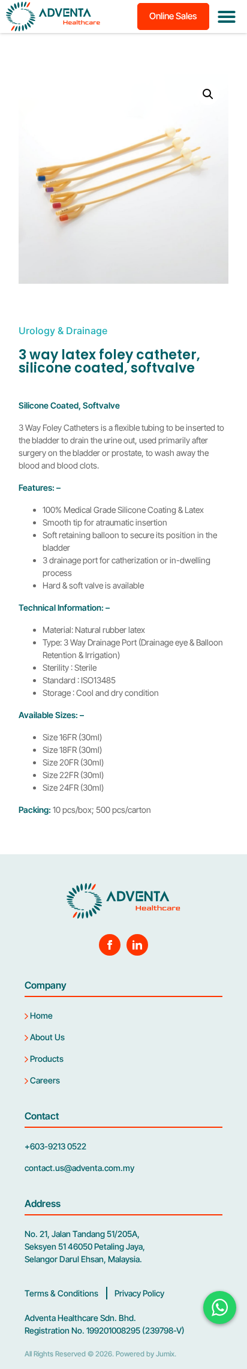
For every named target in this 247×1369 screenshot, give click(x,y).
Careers (44, 1080)
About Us (46, 1037)
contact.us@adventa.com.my (79, 1168)
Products (46, 1058)
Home (40, 1015)
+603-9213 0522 (55, 1146)
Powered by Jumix (145, 1353)
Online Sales (173, 16)
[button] (226, 16)
